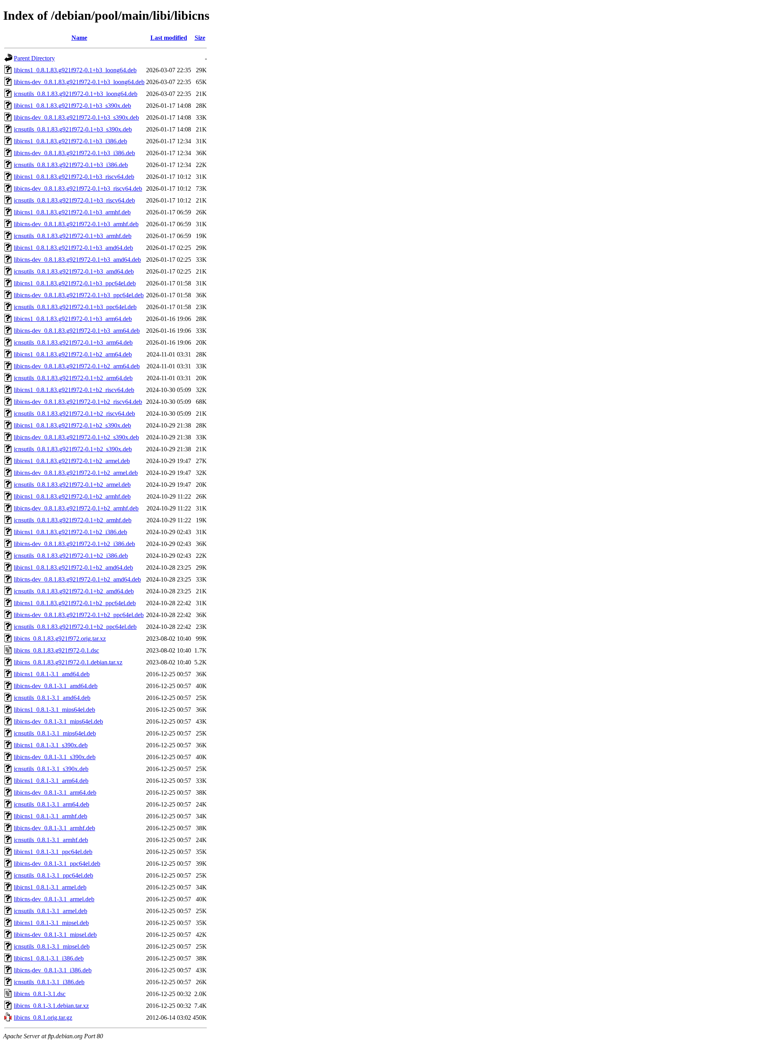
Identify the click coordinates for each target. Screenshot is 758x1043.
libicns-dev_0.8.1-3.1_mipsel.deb (55, 934)
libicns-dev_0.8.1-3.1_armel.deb (54, 899)
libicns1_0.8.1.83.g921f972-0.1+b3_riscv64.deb (74, 176)
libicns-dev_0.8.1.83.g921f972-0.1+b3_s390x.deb (76, 117)
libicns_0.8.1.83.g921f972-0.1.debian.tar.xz (68, 662)
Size (200, 37)
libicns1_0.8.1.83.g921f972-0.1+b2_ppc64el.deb (75, 603)
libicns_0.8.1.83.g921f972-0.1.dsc (56, 650)
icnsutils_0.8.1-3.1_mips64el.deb (55, 733)
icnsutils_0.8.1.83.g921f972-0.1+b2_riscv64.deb (74, 413)
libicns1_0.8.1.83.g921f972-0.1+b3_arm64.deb (73, 318)
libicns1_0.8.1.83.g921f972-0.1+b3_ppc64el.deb (75, 283)
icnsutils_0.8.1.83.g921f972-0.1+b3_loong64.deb (75, 93)
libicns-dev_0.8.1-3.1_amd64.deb (56, 686)
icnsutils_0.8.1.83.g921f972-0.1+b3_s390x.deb (73, 129)
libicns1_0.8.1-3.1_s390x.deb (51, 745)
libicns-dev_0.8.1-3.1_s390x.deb (55, 757)
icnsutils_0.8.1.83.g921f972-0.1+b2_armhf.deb (72, 520)
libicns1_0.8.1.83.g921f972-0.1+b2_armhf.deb (72, 496)
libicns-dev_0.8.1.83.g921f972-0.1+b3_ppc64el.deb (79, 295)
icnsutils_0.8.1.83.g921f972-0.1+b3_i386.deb (71, 164)
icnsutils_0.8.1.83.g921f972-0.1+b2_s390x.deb (73, 449)
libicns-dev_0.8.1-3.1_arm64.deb (55, 792)
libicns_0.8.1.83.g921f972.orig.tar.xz (60, 638)
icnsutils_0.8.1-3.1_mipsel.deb (52, 946)
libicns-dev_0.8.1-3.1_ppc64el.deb (57, 863)
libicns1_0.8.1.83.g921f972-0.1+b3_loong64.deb (75, 70)
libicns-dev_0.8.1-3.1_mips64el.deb (58, 721)
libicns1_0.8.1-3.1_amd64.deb (52, 674)
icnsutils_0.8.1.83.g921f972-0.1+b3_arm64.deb (73, 342)
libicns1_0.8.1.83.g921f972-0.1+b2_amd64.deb (73, 567)
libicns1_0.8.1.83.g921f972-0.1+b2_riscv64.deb (74, 389)
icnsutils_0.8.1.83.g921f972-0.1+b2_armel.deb (72, 484)
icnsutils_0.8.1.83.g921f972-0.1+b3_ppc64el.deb (75, 307)
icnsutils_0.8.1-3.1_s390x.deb (51, 768)
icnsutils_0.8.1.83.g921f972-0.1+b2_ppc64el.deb (75, 626)
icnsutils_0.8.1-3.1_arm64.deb (51, 804)
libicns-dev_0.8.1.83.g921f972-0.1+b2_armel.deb (76, 472)
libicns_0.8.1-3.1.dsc (40, 993)
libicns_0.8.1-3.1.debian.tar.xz (51, 1005)
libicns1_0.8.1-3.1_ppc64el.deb (53, 851)
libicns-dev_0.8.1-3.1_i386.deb (53, 970)
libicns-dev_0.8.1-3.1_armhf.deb (54, 828)
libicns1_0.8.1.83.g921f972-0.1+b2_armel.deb (72, 461)
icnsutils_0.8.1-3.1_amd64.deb (52, 697)
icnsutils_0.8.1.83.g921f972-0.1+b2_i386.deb (71, 555)
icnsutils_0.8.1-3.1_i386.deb (49, 982)
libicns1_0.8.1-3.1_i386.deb (49, 958)
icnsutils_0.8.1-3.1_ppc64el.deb (53, 875)
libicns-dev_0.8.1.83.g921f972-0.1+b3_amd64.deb (77, 259)
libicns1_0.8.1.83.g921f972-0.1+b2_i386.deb (70, 532)
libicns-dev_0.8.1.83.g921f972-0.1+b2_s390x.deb (76, 437)
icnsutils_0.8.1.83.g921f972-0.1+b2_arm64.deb (73, 378)
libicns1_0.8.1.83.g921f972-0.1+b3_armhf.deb (72, 212)
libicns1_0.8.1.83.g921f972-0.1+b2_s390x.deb (72, 425)
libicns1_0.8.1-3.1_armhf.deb (50, 816)
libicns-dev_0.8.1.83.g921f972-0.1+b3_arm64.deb (77, 330)
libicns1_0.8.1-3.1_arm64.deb (51, 780)
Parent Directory (34, 58)
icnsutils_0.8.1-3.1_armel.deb (50, 911)
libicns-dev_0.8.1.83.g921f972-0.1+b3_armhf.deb (76, 224)
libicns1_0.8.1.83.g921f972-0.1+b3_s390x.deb (72, 105)
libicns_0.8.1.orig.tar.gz (43, 1017)
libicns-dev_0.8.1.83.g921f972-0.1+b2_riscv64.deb (78, 401)
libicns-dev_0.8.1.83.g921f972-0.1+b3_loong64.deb (79, 82)
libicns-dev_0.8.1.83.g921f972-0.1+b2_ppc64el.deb (79, 615)
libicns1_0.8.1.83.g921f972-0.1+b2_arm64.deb (73, 354)
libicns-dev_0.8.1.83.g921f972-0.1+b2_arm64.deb (77, 366)
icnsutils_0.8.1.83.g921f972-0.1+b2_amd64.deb (74, 591)
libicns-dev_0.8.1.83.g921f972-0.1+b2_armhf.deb (76, 508)
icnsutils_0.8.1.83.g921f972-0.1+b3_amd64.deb (74, 271)
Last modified (168, 37)
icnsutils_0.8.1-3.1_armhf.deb (51, 840)
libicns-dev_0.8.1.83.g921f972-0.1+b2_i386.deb (74, 543)
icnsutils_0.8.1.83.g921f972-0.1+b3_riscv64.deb (74, 200)
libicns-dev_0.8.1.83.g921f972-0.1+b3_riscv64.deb (78, 188)
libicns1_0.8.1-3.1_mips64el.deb (54, 709)
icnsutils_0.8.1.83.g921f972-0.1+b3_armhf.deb (72, 236)
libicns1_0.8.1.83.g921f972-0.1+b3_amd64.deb (73, 247)
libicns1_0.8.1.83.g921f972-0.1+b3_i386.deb (70, 141)
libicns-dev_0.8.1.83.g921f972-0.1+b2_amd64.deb (77, 579)
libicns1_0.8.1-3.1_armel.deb (50, 887)
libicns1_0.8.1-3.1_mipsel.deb (51, 922)
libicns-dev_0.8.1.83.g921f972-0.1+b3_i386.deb (74, 153)
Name (79, 37)
